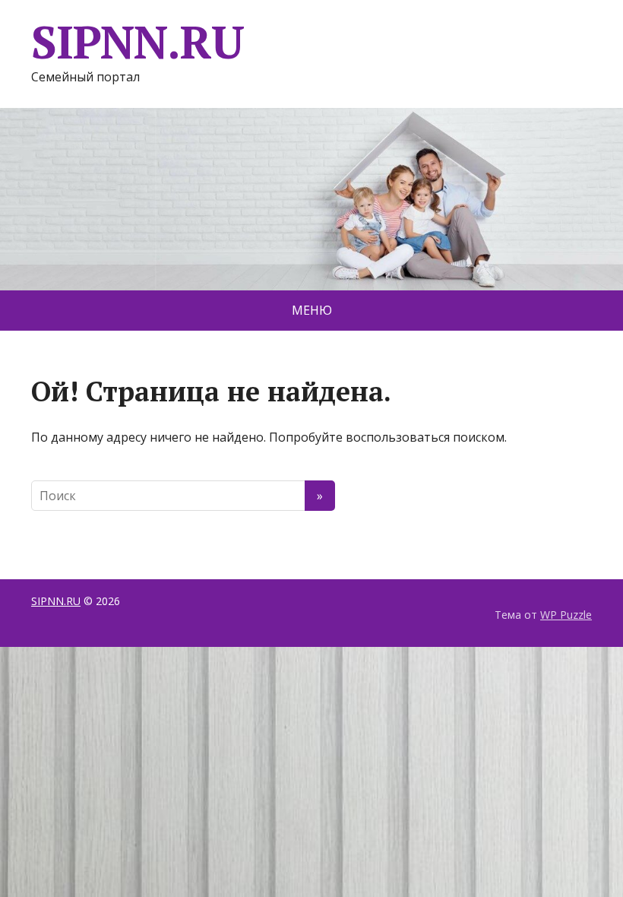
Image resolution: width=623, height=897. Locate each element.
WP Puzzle (566, 614)
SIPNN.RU (137, 42)
